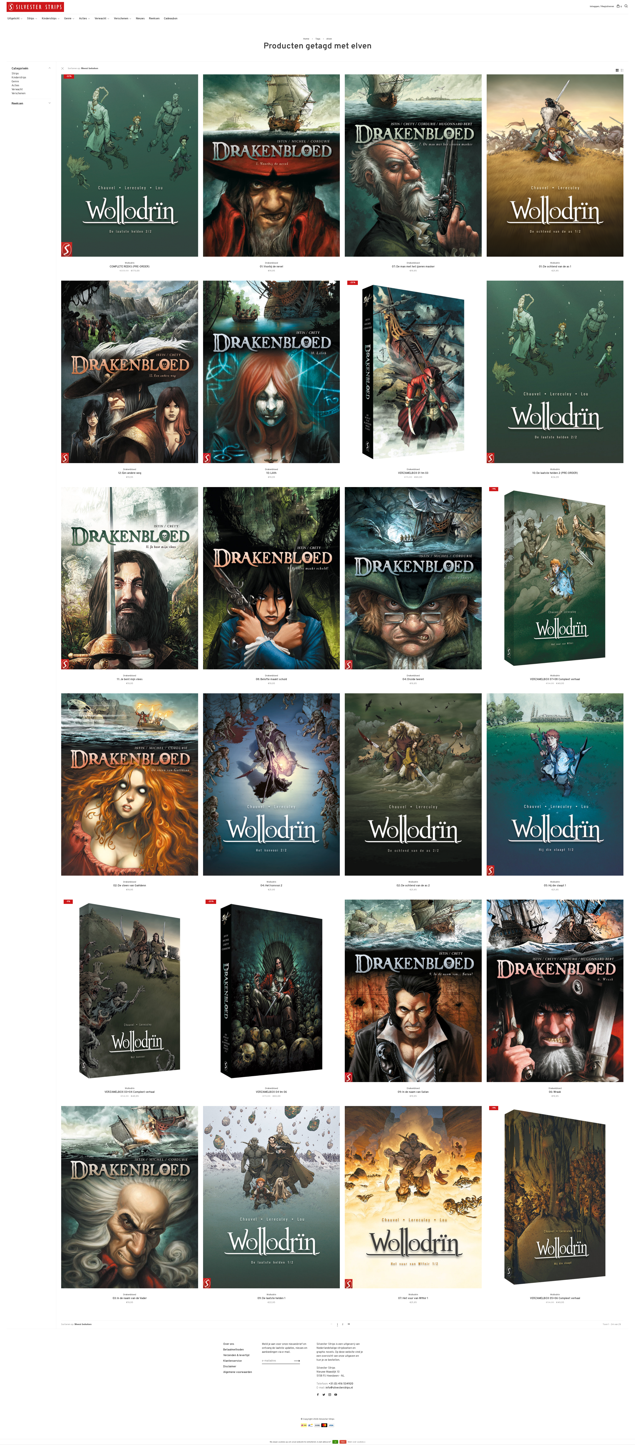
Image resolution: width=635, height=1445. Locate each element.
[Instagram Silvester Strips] (329, 1395)
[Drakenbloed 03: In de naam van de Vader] (129, 1198)
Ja (335, 1442)
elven (329, 39)
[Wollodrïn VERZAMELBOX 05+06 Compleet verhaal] (555, 1198)
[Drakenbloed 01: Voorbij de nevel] (271, 166)
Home (306, 39)
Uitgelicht (13, 18)
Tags (317, 39)
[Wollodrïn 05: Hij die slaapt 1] (555, 785)
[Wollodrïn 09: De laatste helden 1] (271, 1198)
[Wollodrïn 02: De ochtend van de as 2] (413, 785)
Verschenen (121, 18)
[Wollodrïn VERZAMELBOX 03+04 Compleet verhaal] (129, 991)
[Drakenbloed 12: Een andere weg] (129, 372)
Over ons (228, 1344)
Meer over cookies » (356, 1442)
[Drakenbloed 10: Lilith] (271, 372)
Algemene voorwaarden (237, 1372)
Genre (67, 18)
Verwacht (100, 18)
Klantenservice (232, 1361)
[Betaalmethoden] (304, 1426)
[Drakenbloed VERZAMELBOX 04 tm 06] (271, 991)
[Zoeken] (626, 6)
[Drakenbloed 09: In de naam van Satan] (413, 991)
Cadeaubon (170, 18)
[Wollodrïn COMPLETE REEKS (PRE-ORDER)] (129, 166)
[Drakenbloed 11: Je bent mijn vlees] (129, 579)
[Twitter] (323, 1395)
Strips (30, 18)
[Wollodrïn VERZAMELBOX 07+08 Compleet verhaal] (555, 579)
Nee (343, 1442)
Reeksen (154, 18)
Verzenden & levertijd (236, 1355)
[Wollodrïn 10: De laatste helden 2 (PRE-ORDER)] (555, 372)
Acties (83, 18)
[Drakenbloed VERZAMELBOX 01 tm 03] (413, 372)
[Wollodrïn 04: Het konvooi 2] (271, 785)
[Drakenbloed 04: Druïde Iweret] (413, 579)
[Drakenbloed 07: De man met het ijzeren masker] (413, 166)
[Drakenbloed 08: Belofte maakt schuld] (271, 579)
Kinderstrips (49, 18)
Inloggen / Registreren (602, 6)
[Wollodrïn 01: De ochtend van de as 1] (555, 166)
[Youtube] (335, 1395)
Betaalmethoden (233, 1349)
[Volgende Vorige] (348, 1324)
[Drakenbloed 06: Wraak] (555, 991)
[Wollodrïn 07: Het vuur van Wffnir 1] (413, 1198)
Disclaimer (229, 1366)
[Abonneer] (296, 1361)
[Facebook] (318, 1395)
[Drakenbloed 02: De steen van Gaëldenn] (129, 785)
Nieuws (140, 18)
